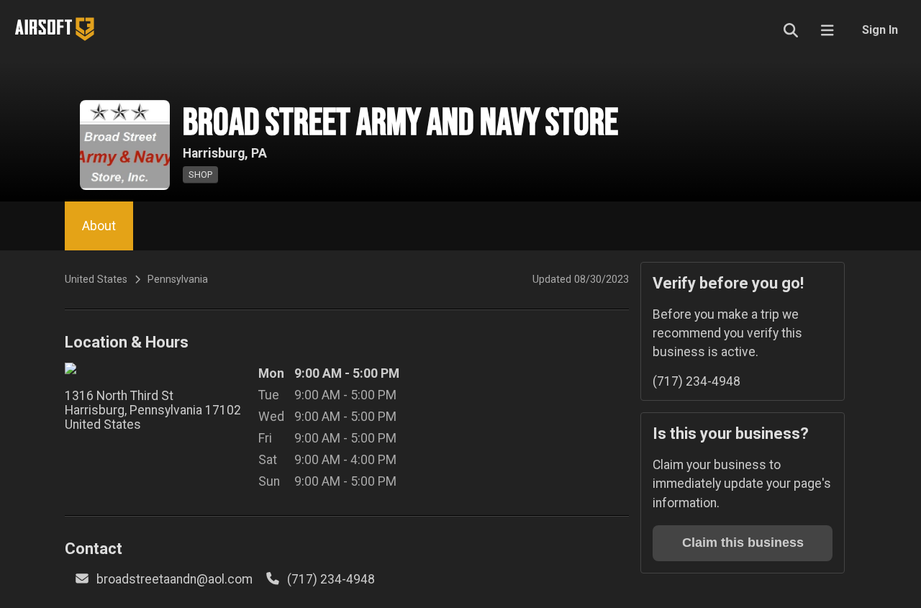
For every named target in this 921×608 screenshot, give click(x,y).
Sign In (880, 30)
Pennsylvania (178, 279)
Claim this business (743, 542)
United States (96, 279)
